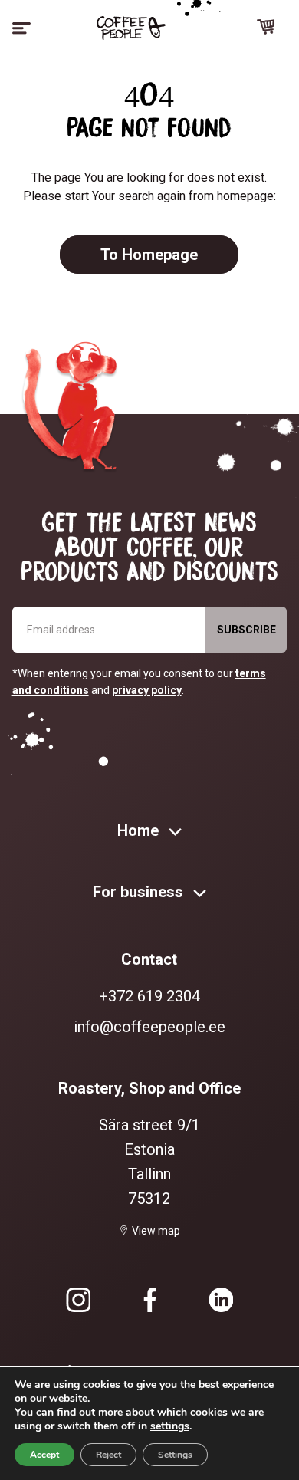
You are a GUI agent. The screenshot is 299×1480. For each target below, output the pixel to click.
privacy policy (147, 690)
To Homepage (149, 254)
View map (156, 1231)
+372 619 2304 (149, 996)
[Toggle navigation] (21, 28)
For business (140, 892)
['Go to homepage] (131, 28)
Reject (108, 1455)
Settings (175, 1455)
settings (169, 1426)
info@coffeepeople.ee (149, 1027)
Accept (44, 1455)
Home (140, 830)
